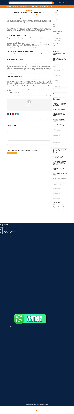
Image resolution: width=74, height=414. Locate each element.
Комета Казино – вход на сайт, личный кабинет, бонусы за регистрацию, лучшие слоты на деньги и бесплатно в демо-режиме (60, 139)
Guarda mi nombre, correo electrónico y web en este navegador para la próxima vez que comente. (23, 150)
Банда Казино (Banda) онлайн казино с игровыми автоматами (59, 89)
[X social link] (11, 114)
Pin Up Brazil (55, 15)
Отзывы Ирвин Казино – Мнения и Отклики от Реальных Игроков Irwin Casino (59, 59)
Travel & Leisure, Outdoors (57, 38)
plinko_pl (54, 26)
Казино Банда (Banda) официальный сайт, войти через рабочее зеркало (59, 125)
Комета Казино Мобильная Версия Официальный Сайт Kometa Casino (59, 183)
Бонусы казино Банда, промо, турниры (60, 93)
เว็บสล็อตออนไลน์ (29, 107)
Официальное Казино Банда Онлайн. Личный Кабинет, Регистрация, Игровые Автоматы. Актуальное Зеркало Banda (59, 151)
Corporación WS (29, 10)
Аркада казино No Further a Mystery (59, 69)
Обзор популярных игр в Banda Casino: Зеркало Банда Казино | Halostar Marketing (60, 83)
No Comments (59, 55)
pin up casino (55, 17)
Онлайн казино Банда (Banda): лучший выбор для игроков (59, 78)
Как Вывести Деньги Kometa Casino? (59, 178)
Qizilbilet (54, 28)
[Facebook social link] (8, 114)
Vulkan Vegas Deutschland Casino (58, 43)
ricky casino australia (56, 33)
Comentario (9, 130)
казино (54, 45)
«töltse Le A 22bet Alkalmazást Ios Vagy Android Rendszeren (59, 191)
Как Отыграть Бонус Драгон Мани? (59, 109)
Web (7, 146)
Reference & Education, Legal (57, 31)
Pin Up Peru (55, 21)
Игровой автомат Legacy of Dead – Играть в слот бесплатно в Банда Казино (59, 114)
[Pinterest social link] (13, 114)
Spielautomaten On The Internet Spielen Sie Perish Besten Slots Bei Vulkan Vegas (59, 196)
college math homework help (20, 30)
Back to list (29, 120)
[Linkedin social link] (16, 114)
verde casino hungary (56, 40)
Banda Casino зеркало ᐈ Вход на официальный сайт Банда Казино (59, 120)
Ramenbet (54, 29)
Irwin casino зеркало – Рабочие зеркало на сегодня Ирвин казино (60, 65)
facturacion (28, 15)
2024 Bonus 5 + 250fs (56, 187)
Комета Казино (55, 47)
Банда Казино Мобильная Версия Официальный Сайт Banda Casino (59, 157)
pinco (54, 22)
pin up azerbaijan (55, 14)
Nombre (8, 141)
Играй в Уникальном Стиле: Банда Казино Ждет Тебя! (59, 73)
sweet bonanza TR (56, 36)
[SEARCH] (53, 3)
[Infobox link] (30, 225)
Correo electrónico (33, 141)
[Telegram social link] (18, 114)
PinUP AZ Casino (55, 24)
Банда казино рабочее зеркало (58, 129)
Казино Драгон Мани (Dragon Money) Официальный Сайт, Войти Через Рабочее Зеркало (59, 104)
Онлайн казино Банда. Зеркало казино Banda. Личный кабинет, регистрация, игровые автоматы (60, 98)
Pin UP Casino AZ (55, 19)
